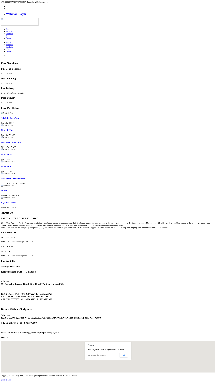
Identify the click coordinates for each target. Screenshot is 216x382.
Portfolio (9, 34)
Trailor (4, 190)
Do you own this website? (97, 355)
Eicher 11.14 (6, 154)
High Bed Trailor (8, 202)
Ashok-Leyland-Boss (10, 118)
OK (123, 355)
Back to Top (6, 380)
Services (9, 31)
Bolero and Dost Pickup (11, 142)
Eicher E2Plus (7, 130)
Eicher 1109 (6, 166)
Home (8, 29)
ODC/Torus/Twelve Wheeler (13, 178)
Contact (9, 38)
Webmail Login (16, 13)
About (8, 36)
